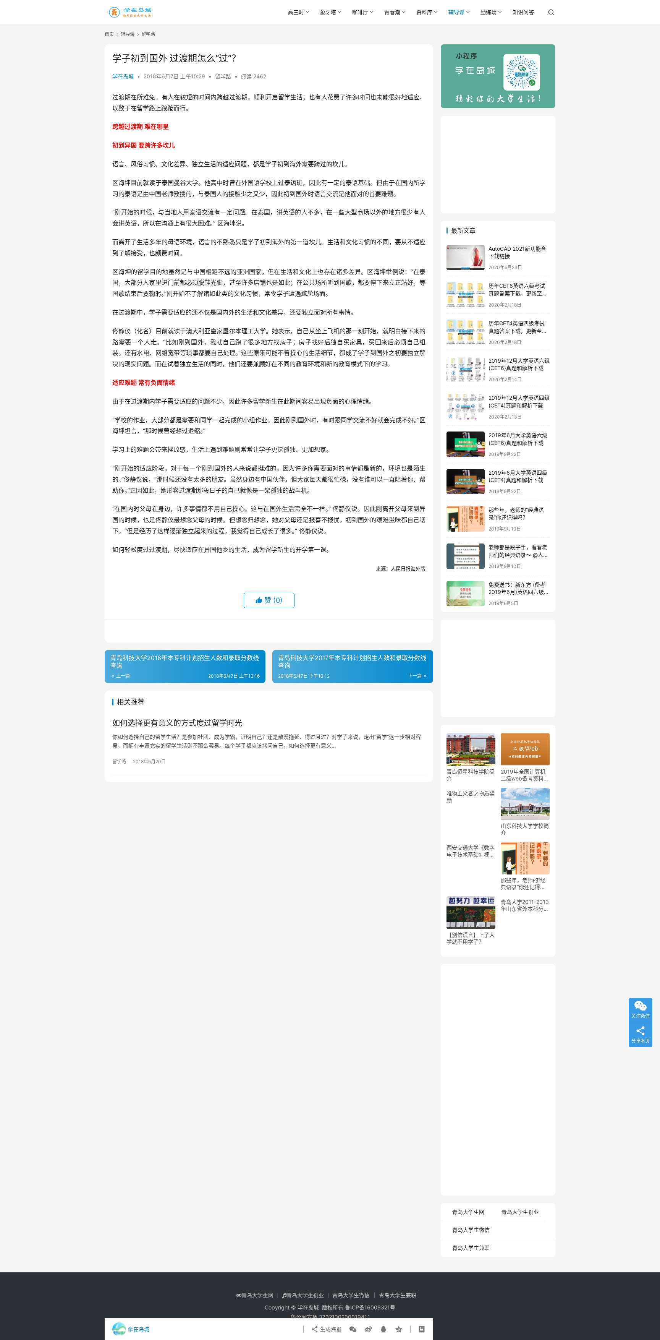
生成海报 (330, 1329)
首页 (109, 34)
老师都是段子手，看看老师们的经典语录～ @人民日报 (518, 554)
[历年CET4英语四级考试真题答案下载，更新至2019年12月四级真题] (465, 332)
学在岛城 (123, 76)
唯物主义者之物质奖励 (470, 796)
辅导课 (456, 12)
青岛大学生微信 (471, 1229)
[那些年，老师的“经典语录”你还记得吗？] (465, 519)
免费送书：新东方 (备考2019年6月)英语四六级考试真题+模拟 (519, 592)
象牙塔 (328, 12)
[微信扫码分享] (353, 1329)
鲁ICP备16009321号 (370, 1307)
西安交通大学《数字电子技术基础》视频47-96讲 (470, 851)
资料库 (424, 12)
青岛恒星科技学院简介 (470, 775)
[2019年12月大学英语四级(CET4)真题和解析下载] (465, 407)
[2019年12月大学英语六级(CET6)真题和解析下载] (465, 370)
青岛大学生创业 (520, 1212)
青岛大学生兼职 (471, 1247)
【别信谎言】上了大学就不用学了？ (470, 938)
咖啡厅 (360, 12)
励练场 (488, 12)
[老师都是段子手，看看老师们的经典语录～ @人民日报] (465, 556)
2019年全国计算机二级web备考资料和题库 (525, 775)
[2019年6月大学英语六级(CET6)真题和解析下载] (465, 444)
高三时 (296, 12)
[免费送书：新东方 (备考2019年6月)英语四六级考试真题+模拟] (465, 594)
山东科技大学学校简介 (525, 829)
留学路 (223, 76)
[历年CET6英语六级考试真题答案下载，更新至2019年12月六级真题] (465, 295)
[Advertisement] (498, 163)
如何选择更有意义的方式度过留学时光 (177, 723)
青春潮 (392, 12)
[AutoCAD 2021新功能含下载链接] (465, 258)
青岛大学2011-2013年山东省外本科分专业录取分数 (525, 905)
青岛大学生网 (468, 1212)
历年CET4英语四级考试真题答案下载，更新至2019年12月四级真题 (517, 330)
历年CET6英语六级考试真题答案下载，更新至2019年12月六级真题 (517, 293)
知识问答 (523, 12)
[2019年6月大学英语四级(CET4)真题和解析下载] (465, 482)
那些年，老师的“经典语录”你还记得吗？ (523, 884)
